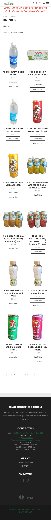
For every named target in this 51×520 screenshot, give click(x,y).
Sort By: (7, 32)
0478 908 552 (27, 438)
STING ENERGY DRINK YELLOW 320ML (13, 183)
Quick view (13, 82)
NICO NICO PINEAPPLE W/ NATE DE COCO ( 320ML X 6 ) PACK (37, 185)
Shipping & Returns (25, 463)
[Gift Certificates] (40, 3)
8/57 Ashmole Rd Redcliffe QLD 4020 (28, 433)
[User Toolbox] (36, 3)
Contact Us (25, 466)
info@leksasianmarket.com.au (27, 440)
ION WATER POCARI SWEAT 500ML (13, 130)
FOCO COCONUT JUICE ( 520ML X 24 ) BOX (38, 75)
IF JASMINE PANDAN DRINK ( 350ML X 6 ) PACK (13, 293)
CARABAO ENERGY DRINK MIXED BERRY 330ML (37, 347)
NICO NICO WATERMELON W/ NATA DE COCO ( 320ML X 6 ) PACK (37, 240)
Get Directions (25, 435)
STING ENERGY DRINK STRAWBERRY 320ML (37, 130)
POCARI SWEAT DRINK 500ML (13, 73)
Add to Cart (13, 87)
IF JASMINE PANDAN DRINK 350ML (37, 292)
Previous (4, 517)
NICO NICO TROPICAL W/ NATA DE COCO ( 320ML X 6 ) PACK (13, 239)
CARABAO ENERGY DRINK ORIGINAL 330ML (13, 347)
